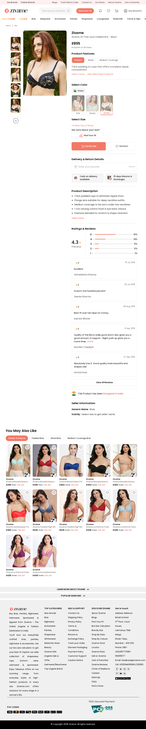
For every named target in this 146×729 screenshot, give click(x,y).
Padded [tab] (78, 60)
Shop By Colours (100, 638)
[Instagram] (124, 668)
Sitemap (96, 677)
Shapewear (49, 634)
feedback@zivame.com (133, 660)
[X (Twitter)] (120, 668)
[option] (16, 44)
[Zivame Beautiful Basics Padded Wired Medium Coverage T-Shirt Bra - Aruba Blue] (18, 460)
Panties (48, 630)
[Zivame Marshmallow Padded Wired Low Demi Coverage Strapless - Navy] (71, 460)
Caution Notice (75, 660)
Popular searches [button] (71, 595)
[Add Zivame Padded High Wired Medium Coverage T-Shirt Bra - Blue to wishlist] (54, 492)
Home (8, 26)
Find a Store (97, 685)
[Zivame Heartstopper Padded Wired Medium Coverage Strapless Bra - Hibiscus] (18, 505)
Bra (16, 26)
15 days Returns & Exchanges (123, 178)
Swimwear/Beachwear (55, 664)
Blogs (54, 2)
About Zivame (99, 613)
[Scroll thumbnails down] (15, 120)
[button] (68, 10)
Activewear (49, 626)
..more (89, 341)
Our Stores (100, 2)
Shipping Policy (75, 617)
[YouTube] (120, 673)
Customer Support (77, 656)
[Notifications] (100, 11)
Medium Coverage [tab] (109, 60)
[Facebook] (116, 668)
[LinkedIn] (124, 673)
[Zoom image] (45, 63)
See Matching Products (100, 74)
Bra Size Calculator (101, 626)
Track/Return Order (69, 2)
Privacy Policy (74, 621)
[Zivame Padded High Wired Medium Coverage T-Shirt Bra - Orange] (71, 505)
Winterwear (50, 638)
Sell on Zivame (114, 2)
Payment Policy (75, 651)
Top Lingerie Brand (53, 668)
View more (78, 218)
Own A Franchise (100, 660)
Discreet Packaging (77, 647)
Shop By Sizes (98, 634)
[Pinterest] (128, 668)
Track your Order (76, 643)
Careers (96, 673)
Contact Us (87, 2)
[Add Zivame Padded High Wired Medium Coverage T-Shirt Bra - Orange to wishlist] (80, 492)
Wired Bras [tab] (56, 438)
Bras (46, 617)
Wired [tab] (91, 60)
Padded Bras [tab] (38, 438)
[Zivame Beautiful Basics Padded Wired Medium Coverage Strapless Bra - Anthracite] (98, 460)
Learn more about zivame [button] (71, 589)
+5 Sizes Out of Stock (82, 125)
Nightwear (49, 621)
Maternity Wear (52, 643)
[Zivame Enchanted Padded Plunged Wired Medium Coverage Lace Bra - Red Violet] (45, 551)
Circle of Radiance (101, 668)
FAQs (94, 681)
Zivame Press (98, 651)
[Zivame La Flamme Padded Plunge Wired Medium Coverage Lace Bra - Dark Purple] (18, 551)
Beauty (47, 647)
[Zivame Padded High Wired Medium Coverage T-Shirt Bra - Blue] (45, 505)
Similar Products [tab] (16, 438)
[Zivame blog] (116, 673)
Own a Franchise (132, 2)
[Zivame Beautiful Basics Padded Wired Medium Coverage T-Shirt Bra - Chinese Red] (45, 460)
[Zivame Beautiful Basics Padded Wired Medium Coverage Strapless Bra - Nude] (125, 460)
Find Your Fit (90, 135)
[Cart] (117, 11)
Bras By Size (97, 630)
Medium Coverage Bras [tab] (79, 438)
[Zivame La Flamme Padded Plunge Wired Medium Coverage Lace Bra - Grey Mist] (125, 505)
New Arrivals (50, 613)
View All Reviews (104, 382)
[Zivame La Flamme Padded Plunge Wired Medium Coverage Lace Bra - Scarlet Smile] (98, 505)
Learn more (78, 74)
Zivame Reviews (100, 664)
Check (131, 166)
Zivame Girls (50, 651)
